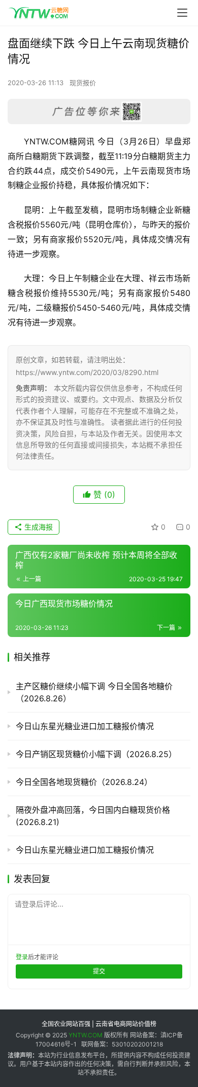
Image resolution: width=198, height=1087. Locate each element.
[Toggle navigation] (182, 13)
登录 (22, 957)
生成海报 (37, 526)
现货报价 (83, 83)
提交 (99, 971)
